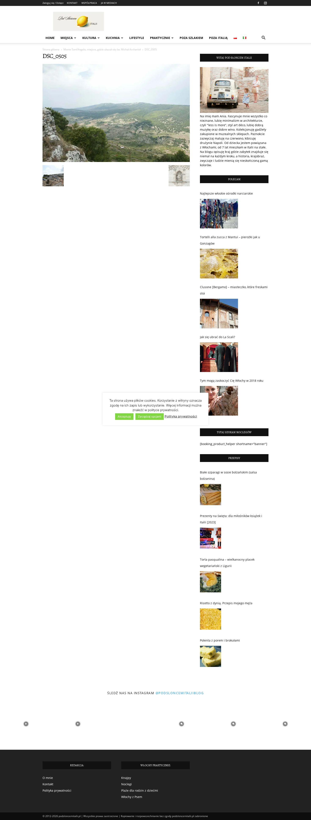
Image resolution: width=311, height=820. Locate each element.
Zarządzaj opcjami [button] (149, 416)
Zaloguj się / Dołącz (53, 2)
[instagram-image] (26, 724)
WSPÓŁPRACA (89, 2)
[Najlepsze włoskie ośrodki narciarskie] (219, 213)
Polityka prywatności (57, 790)
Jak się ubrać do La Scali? (217, 337)
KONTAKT (72, 2)
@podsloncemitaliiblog (180, 693)
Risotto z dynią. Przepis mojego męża (226, 603)
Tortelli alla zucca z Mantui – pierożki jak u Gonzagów (230, 240)
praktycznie (160, 38)
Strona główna (51, 49)
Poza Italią (218, 38)
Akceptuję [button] (124, 416)
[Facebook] (258, 3)
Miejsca (67, 38)
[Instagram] (265, 3)
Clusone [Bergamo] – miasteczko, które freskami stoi (234, 290)
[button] (263, 38)
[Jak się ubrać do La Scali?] (219, 357)
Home (50, 38)
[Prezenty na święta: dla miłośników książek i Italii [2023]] (210, 539)
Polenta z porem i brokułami (220, 640)
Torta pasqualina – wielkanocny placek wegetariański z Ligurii (227, 562)
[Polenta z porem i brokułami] (210, 657)
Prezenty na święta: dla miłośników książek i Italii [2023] (231, 519)
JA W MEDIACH (109, 2)
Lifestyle (136, 38)
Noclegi (126, 784)
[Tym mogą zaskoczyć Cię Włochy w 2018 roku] (219, 401)
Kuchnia (113, 38)
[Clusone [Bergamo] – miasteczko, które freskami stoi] (219, 313)
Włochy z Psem (131, 797)
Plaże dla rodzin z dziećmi (139, 790)
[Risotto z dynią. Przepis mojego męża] (210, 620)
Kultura (89, 38)
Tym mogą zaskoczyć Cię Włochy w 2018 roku (231, 381)
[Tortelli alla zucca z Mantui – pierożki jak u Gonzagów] (219, 263)
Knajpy (126, 778)
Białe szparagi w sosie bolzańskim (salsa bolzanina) (228, 475)
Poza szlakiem (191, 38)
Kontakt (48, 784)
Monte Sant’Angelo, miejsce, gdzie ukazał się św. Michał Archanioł (102, 49)
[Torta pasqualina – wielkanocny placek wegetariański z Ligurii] (210, 583)
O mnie (48, 778)
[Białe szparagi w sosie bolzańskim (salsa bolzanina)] (210, 495)
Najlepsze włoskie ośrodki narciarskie (226, 193)
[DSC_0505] (116, 161)
